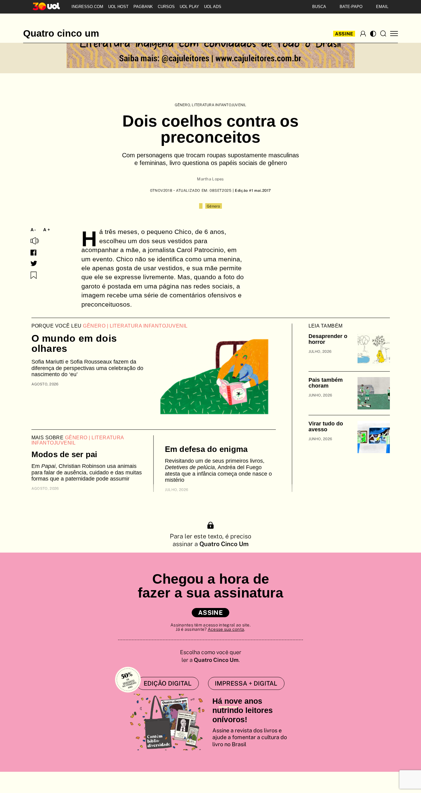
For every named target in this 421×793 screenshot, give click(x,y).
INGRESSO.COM (87, 6)
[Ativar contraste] (373, 34)
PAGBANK (143, 6)
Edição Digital (168, 683)
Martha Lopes (210, 179)
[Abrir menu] (394, 33)
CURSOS (166, 6)
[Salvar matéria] (34, 275)
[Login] (363, 33)
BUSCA (319, 6)
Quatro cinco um (61, 33)
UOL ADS (212, 6)
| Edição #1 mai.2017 (251, 190)
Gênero (182, 105)
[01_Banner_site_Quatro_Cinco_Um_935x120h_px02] (211, 50)
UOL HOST (118, 6)
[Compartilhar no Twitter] (34, 263)
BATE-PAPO (351, 6)
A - (33, 229)
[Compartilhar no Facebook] (33, 253)
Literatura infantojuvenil (219, 105)
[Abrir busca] (383, 33)
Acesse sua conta (226, 629)
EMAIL (382, 6)
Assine (344, 33)
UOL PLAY (189, 6)
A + (46, 229)
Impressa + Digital (246, 683)
